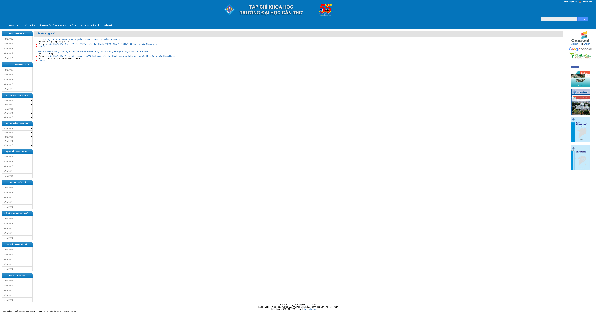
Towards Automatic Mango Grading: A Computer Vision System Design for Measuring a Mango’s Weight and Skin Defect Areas (93, 51)
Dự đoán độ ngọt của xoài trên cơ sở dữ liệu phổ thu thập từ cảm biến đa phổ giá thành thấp (78, 39)
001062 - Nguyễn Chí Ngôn (117, 44)
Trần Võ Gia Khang (92, 56)
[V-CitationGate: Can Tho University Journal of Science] (580, 60)
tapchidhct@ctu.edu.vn (314, 309)
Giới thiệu (29, 26)
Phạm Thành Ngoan (73, 56)
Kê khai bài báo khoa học (52, 26)
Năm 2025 (8, 70)
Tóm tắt (41, 46)
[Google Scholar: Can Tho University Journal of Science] (580, 50)
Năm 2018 (8, 53)
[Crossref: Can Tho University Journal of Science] (580, 42)
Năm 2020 (8, 43)
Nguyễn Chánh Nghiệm (166, 56)
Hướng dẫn (587, 2)
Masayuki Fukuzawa (128, 56)
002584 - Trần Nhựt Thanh (92, 44)
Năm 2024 (8, 75)
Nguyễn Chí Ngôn (146, 56)
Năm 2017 (8, 58)
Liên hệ (108, 26)
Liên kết (95, 26)
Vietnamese (576, 44)
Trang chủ (14, 26)
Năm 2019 (8, 48)
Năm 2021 (8, 39)
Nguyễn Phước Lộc (54, 44)
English (586, 44)
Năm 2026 (8, 100)
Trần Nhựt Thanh (109, 56)
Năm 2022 (8, 84)
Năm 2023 (8, 79)
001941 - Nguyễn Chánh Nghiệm (144, 44)
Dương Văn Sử (72, 44)
